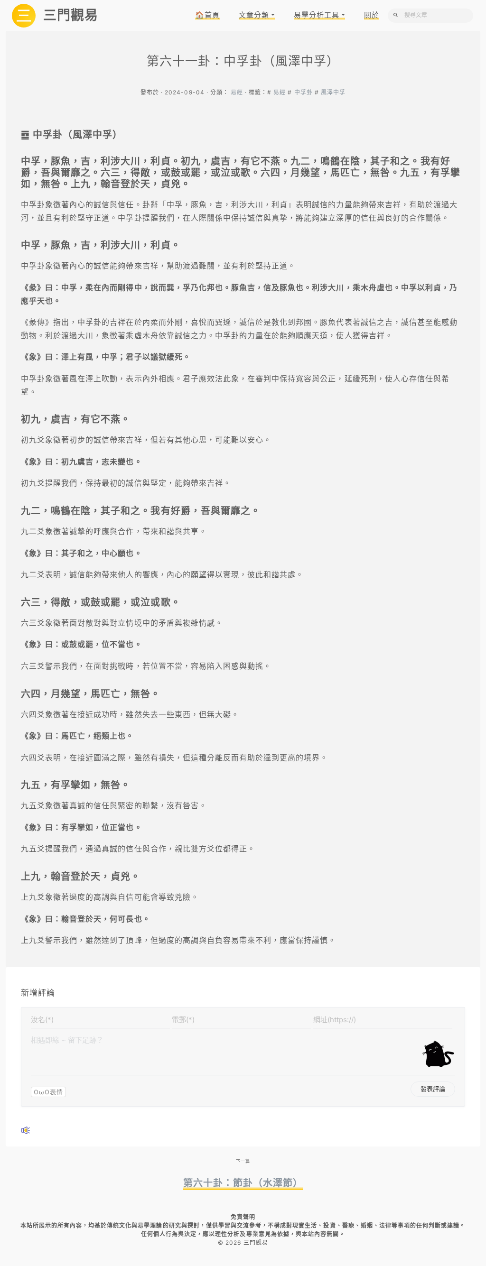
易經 (237, 92)
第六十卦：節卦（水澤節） (243, 1183)
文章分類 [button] (254, 14)
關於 (371, 14)
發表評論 (433, 1088)
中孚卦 (303, 92)
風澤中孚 (333, 92)
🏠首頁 (207, 14)
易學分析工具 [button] (316, 14)
